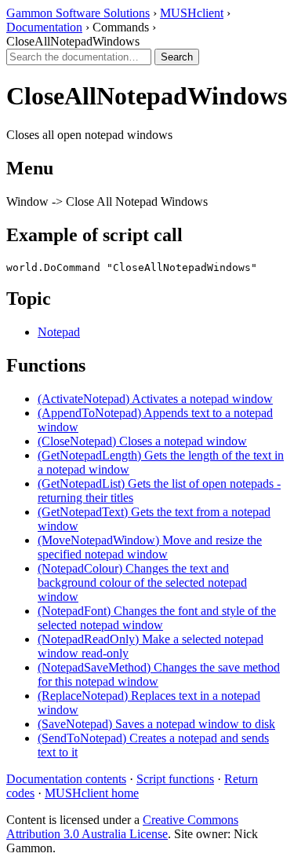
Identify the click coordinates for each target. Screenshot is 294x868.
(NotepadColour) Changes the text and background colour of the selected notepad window (142, 582)
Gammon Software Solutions (78, 13)
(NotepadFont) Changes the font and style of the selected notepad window (157, 618)
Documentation (44, 27)
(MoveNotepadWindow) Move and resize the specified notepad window (150, 547)
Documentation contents (66, 779)
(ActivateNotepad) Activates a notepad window (155, 398)
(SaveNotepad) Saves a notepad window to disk (156, 724)
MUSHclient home (92, 793)
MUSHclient (191, 13)
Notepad (59, 332)
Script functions (175, 779)
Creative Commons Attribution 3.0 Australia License (122, 827)
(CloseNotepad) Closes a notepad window (142, 441)
